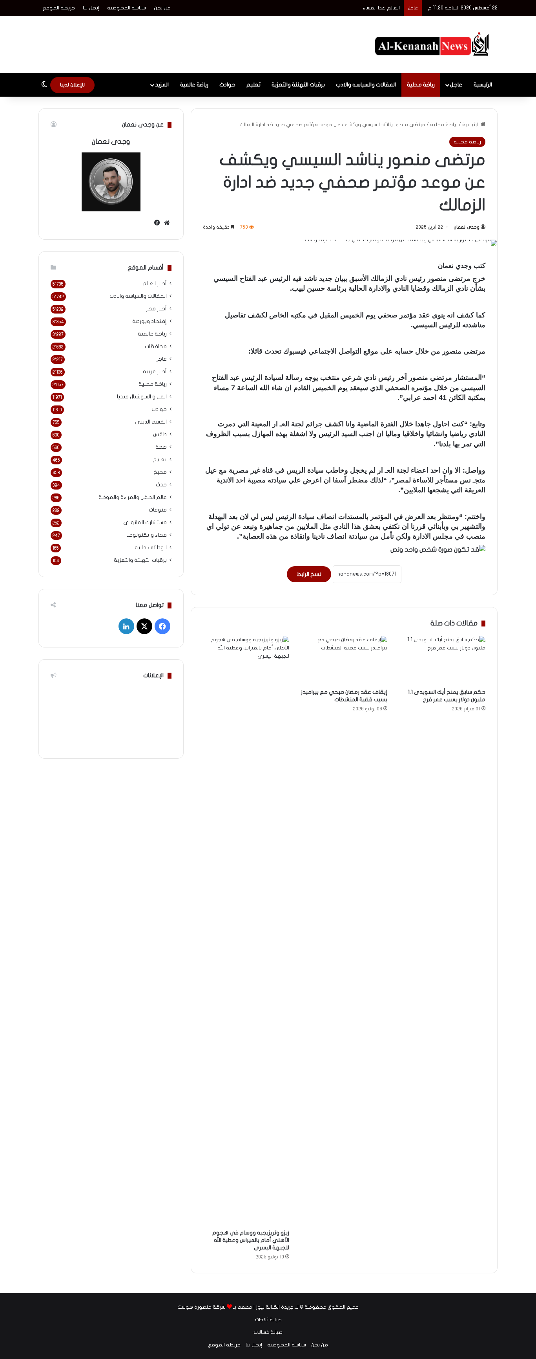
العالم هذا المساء (381, 8)
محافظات (156, 346)
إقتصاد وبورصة (149, 321)
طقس (160, 434)
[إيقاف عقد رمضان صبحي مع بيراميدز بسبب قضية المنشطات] (344, 660)
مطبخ (160, 472)
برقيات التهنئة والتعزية (298, 85)
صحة (161, 447)
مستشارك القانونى (145, 522)
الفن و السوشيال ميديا (142, 397)
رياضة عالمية (194, 85)
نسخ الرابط (309, 574)
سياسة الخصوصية (126, 8)
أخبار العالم (154, 283)
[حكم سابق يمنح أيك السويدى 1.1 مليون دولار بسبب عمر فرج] (442, 660)
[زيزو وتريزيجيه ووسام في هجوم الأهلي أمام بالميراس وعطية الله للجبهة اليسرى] (246, 930)
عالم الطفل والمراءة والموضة (132, 497)
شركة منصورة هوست (201, 1307)
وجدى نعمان (466, 227)
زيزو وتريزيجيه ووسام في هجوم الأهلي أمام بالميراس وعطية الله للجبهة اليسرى (250, 1240)
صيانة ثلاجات (268, 1319)
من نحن (162, 8)
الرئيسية (483, 85)
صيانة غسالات (268, 1332)
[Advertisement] (189, 41)
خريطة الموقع (58, 8)
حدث (161, 485)
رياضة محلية (421, 85)
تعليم (253, 85)
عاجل (456, 85)
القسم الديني (151, 422)
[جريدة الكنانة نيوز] (434, 44)
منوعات (158, 510)
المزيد (162, 85)
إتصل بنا (91, 8)
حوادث (227, 85)
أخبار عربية (155, 371)
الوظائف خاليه (151, 547)
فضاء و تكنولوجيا (146, 535)
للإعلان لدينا (72, 85)
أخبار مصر (156, 309)
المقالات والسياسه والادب (366, 85)
